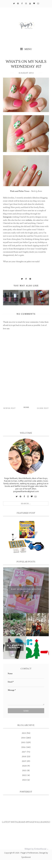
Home (26, 407)
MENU (28, 49)
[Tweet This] (22, 279)
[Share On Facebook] (26, 279)
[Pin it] (30, 279)
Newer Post (9, 408)
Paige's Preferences (29, 852)
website (29, 220)
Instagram (7, 216)
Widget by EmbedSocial (35, 849)
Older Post (43, 408)
